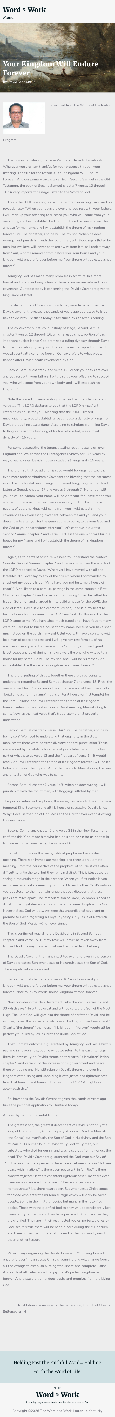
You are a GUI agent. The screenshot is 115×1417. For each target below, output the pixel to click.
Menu (8, 17)
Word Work (24, 10)
